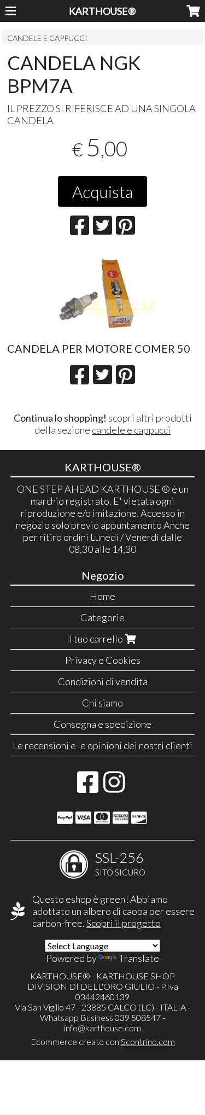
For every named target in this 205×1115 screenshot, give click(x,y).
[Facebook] (87, 787)
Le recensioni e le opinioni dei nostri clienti (102, 745)
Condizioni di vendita (103, 681)
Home (102, 596)
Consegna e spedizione (102, 724)
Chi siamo (102, 703)
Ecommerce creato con (103, 1041)
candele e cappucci (131, 430)
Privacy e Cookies (102, 660)
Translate (139, 958)
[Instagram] (114, 787)
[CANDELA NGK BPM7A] (102, 292)
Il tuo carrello (96, 639)
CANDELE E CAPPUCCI (47, 38)
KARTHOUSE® (102, 11)
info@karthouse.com (102, 1028)
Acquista (102, 191)
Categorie (102, 617)
